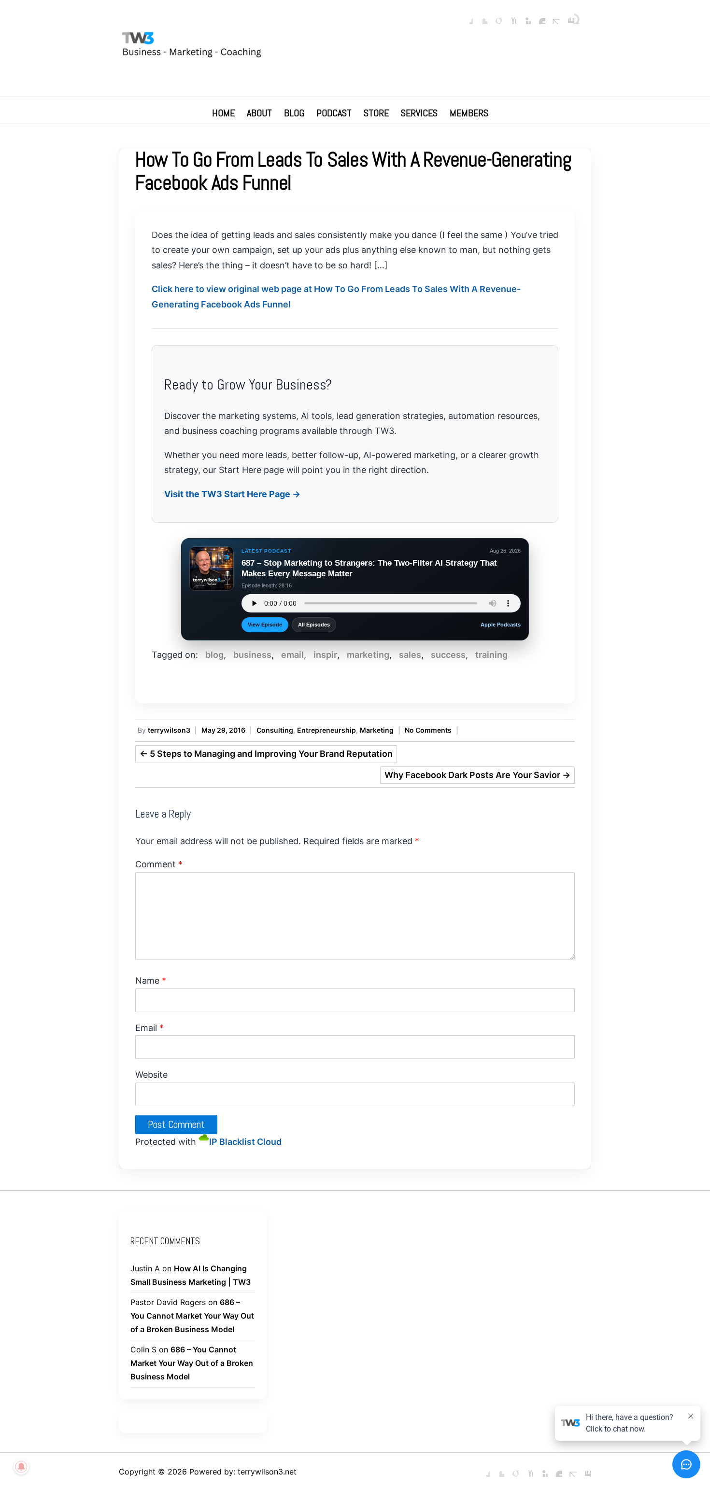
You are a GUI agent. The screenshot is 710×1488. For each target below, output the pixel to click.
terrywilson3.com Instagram (567, 17)
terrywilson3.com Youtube (509, 17)
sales (410, 655)
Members (469, 113)
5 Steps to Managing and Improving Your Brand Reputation (266, 754)
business (252, 655)
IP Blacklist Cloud (245, 1142)
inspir (325, 655)
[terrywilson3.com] (355, 46)
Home (223, 113)
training (491, 655)
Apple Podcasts (501, 624)
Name (150, 980)
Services (419, 113)
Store (376, 113)
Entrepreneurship (326, 730)
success (448, 655)
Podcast (334, 113)
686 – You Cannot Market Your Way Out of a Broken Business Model (192, 1315)
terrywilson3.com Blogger (538, 17)
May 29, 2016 (223, 730)
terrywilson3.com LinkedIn (523, 17)
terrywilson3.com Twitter (480, 17)
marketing (368, 655)
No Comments (428, 730)
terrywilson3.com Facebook (465, 17)
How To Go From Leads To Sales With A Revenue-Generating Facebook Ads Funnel (353, 171)
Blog (294, 113)
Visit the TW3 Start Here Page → (232, 494)
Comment (159, 864)
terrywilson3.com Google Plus (494, 17)
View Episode (265, 624)
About (259, 113)
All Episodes (314, 624)
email (292, 655)
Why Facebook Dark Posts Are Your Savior (477, 775)
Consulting (274, 730)
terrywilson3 (169, 730)
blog (214, 655)
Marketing (377, 730)
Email (149, 1028)
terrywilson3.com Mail (552, 17)
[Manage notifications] (21, 1466)
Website (151, 1075)
